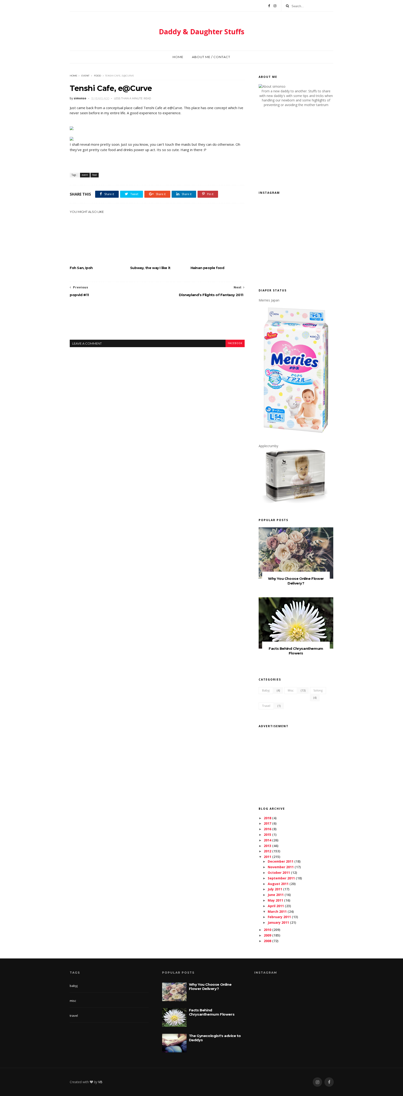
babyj (266, 690)
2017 (267, 823)
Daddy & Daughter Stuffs (201, 31)
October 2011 (279, 872)
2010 (267, 929)
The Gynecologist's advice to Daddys (215, 1038)
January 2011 (278, 922)
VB (100, 1082)
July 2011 (275, 889)
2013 (267, 846)
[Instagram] (275, 6)
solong (318, 690)
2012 (267, 851)
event (85, 75)
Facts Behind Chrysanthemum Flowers (296, 650)
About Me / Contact (211, 57)
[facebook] (329, 1082)
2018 (267, 818)
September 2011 (281, 878)
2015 (267, 834)
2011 (267, 856)
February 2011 (279, 917)
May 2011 (275, 900)
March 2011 (277, 911)
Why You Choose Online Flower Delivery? (296, 580)
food (97, 75)
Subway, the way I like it (150, 268)
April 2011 (276, 906)
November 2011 (281, 867)
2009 (267, 935)
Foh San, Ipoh (81, 268)
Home (178, 57)
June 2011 (276, 894)
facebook (235, 343)
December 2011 (280, 861)
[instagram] (317, 1082)
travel (266, 706)
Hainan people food (207, 268)
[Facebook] (269, 6)
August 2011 (278, 884)
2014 (267, 840)
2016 (267, 829)
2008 (267, 941)
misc (291, 690)
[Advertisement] (157, 322)
